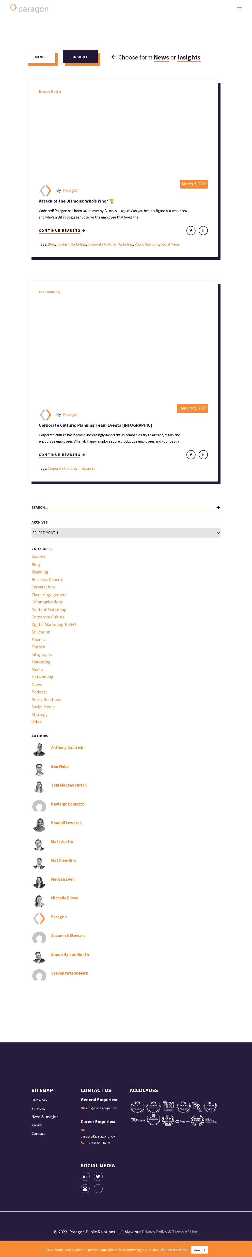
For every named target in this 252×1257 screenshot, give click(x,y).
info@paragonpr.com (101, 1108)
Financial (39, 639)
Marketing (125, 244)
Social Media (170, 244)
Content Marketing (71, 244)
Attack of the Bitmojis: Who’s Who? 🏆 (76, 201)
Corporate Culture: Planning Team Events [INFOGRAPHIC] (95, 425)
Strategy (39, 714)
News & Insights (45, 1116)
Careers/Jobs (44, 587)
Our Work (39, 1099)
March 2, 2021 (194, 184)
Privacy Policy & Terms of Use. (170, 1232)
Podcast (39, 692)
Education (41, 632)
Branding (40, 572)
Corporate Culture (102, 244)
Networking (42, 677)
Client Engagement (49, 594)
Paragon (71, 190)
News (161, 57)
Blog (51, 244)
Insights (189, 57)
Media (37, 669)
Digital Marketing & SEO (54, 624)
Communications (47, 602)
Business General (47, 579)
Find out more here (174, 1249)
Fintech (38, 647)
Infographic (86, 468)
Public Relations (147, 244)
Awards (38, 557)
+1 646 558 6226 (98, 1142)
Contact (38, 1133)
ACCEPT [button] (199, 1250)
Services (38, 1108)
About (37, 1125)
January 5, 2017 (192, 408)
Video (37, 722)
